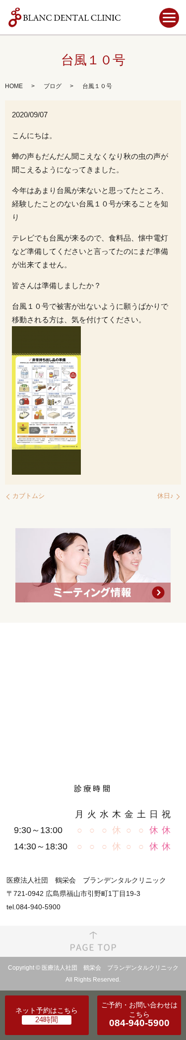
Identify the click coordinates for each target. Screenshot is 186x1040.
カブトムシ (28, 495)
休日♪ (165, 495)
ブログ (53, 86)
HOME (14, 86)
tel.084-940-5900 (33, 907)
